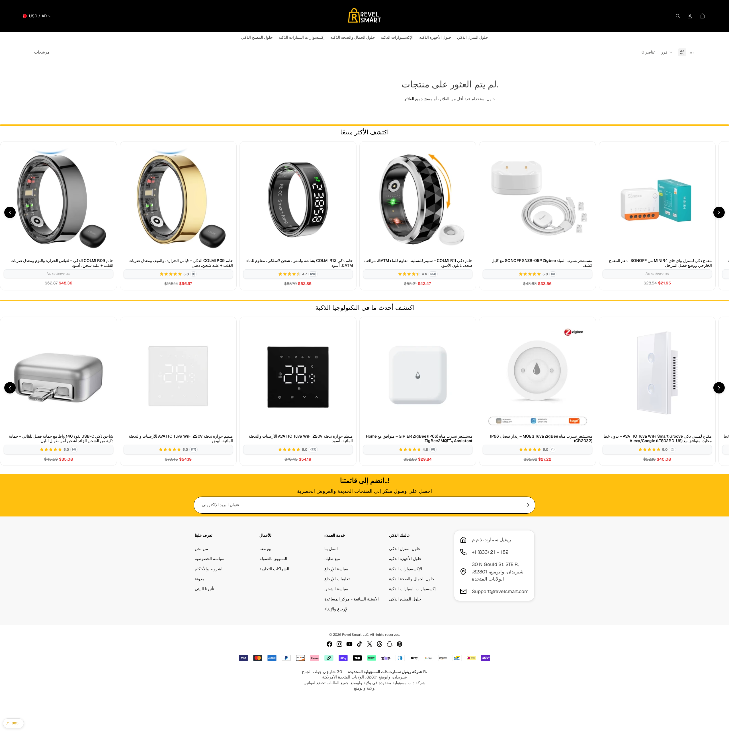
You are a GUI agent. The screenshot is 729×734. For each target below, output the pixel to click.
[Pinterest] (399, 644)
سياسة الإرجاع (336, 568)
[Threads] (379, 644)
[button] (667, 52)
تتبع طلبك (332, 558)
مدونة (199, 578)
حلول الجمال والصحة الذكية (412, 578)
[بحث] (677, 16)
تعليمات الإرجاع (337, 578)
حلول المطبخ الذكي (405, 599)
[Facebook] (329, 644)
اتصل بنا (331, 548)
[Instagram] (339, 644)
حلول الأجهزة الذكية (405, 558)
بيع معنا (265, 548)
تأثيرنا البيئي (204, 589)
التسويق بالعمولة (273, 558)
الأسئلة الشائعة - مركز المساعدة (351, 599)
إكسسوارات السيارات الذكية (412, 589)
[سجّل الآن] (527, 505)
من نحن (201, 548)
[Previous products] (10, 212)
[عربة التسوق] (702, 16)
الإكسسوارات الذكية (405, 568)
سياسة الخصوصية (209, 558)
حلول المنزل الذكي (405, 548)
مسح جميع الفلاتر (418, 98)
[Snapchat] (389, 644)
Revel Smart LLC (355, 634)
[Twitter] (369, 644)
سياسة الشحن (336, 589)
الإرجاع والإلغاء (336, 609)
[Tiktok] (359, 644)
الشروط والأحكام (209, 568)
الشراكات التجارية (274, 568)
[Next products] (719, 212)
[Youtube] (349, 644)
